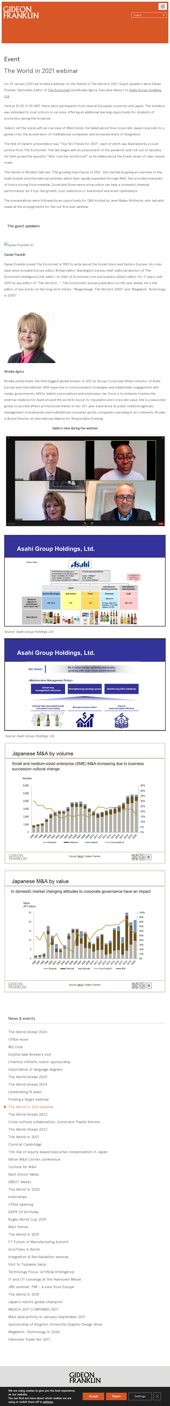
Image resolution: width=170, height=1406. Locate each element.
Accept (93, 1396)
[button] (149, 15)
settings (48, 1402)
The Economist (59, 90)
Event (12, 59)
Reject (116, 1396)
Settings (140, 1396)
